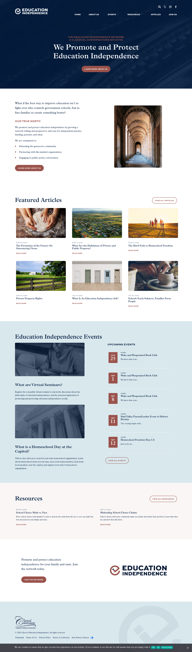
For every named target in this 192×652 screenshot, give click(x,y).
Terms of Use (31, 638)
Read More (21, 253)
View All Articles (164, 200)
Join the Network (33, 579)
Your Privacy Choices (80, 638)
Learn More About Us (96, 69)
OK (153, 647)
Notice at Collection (61, 638)
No (158, 647)
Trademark (19, 638)
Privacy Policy (45, 638)
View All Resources (163, 499)
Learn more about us (29, 168)
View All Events (117, 460)
